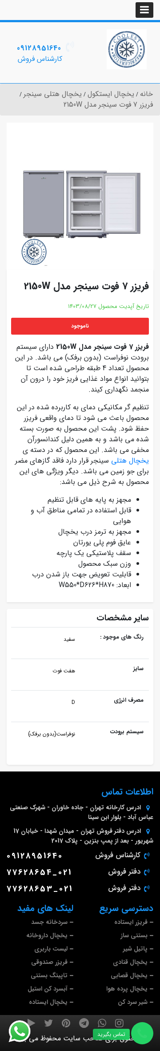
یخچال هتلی (130, 460)
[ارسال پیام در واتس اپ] (24, 1031)
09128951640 (39, 48)
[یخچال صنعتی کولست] (127, 49)
